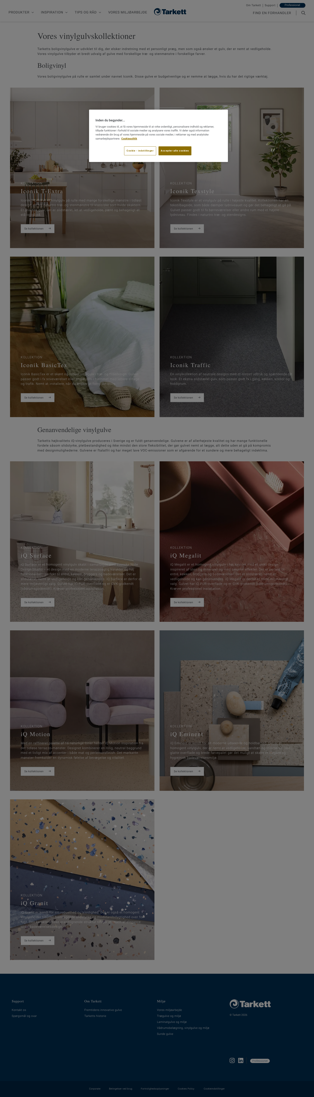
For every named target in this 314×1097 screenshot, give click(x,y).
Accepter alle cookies (175, 150)
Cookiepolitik (129, 138)
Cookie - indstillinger (140, 150)
